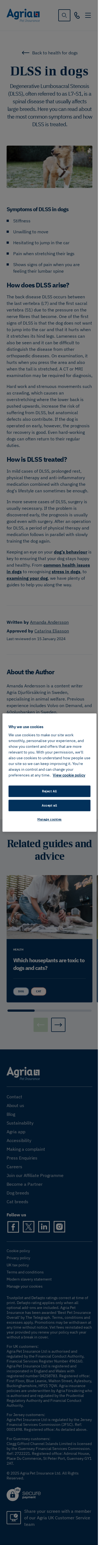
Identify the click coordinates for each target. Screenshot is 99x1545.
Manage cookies (49, 819)
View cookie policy (69, 775)
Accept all (49, 805)
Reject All (49, 791)
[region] (49, 772)
